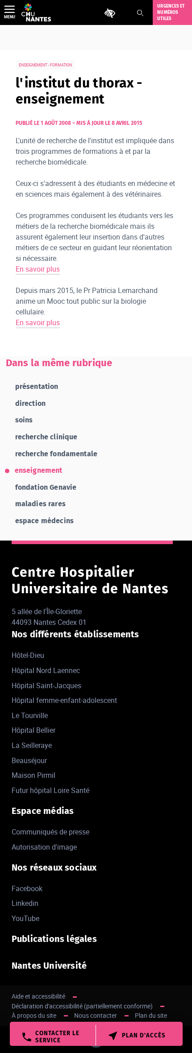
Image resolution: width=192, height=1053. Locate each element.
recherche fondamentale (56, 454)
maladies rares (40, 504)
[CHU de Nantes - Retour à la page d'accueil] (36, 12)
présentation (36, 386)
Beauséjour (29, 760)
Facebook (27, 888)
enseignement (39, 470)
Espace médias (43, 810)
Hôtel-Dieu (28, 655)
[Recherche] (140, 13)
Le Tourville (30, 715)
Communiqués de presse (50, 832)
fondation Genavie (46, 487)
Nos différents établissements (75, 634)
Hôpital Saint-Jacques (46, 685)
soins (24, 420)
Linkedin (25, 903)
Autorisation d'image (44, 847)
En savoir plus (38, 269)
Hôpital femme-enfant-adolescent (64, 700)
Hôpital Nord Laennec (46, 670)
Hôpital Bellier (33, 730)
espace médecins (44, 520)
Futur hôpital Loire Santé (50, 790)
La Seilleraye (32, 745)
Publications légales (54, 938)
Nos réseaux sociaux (54, 867)
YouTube (25, 918)
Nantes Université (49, 965)
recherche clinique (46, 437)
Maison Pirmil (33, 775)
